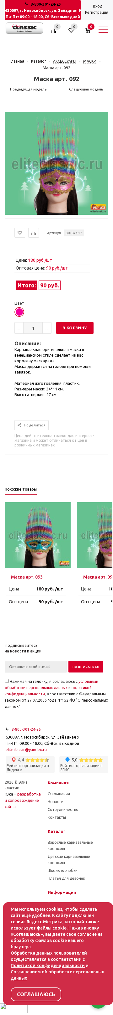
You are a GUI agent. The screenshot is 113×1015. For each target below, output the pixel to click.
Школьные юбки (63, 870)
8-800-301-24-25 (45, 4)
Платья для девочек (66, 878)
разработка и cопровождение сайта (23, 800)
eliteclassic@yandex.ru (26, 749)
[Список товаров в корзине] (91, 33)
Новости (55, 802)
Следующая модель (86, 89)
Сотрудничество (63, 809)
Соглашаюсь (36, 994)
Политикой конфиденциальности (48, 965)
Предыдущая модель (28, 89)
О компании (59, 794)
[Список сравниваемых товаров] (54, 33)
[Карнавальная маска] (56, 213)
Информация (62, 892)
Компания (58, 783)
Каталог (57, 831)
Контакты (57, 817)
